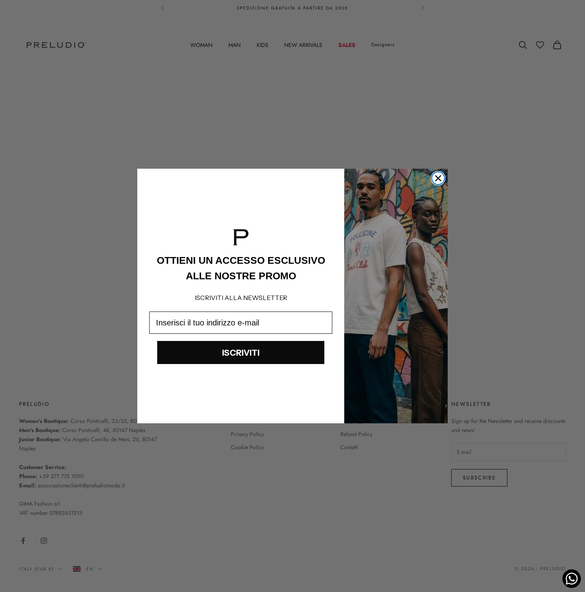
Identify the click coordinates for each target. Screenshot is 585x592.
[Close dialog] (438, 178)
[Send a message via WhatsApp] (571, 578)
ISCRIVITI (240, 353)
